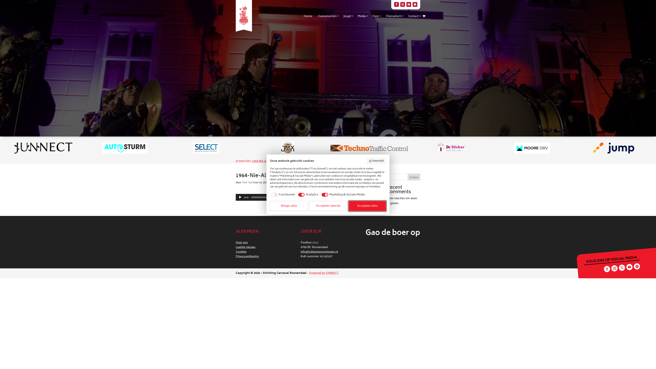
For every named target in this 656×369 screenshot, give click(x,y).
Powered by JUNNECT (324, 273)
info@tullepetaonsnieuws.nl (319, 252)
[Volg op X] (622, 267)
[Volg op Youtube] (408, 4)
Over (376, 16)
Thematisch (393, 16)
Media (362, 16)
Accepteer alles (367, 206)
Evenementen (327, 16)
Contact (413, 16)
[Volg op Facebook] (396, 4)
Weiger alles (289, 206)
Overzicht (378, 161)
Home (308, 16)
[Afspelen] (240, 197)
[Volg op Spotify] (415, 4)
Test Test (247, 183)
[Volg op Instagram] (402, 4)
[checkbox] (282, 195)
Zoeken (413, 177)
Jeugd (347, 16)
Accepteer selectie (328, 206)
